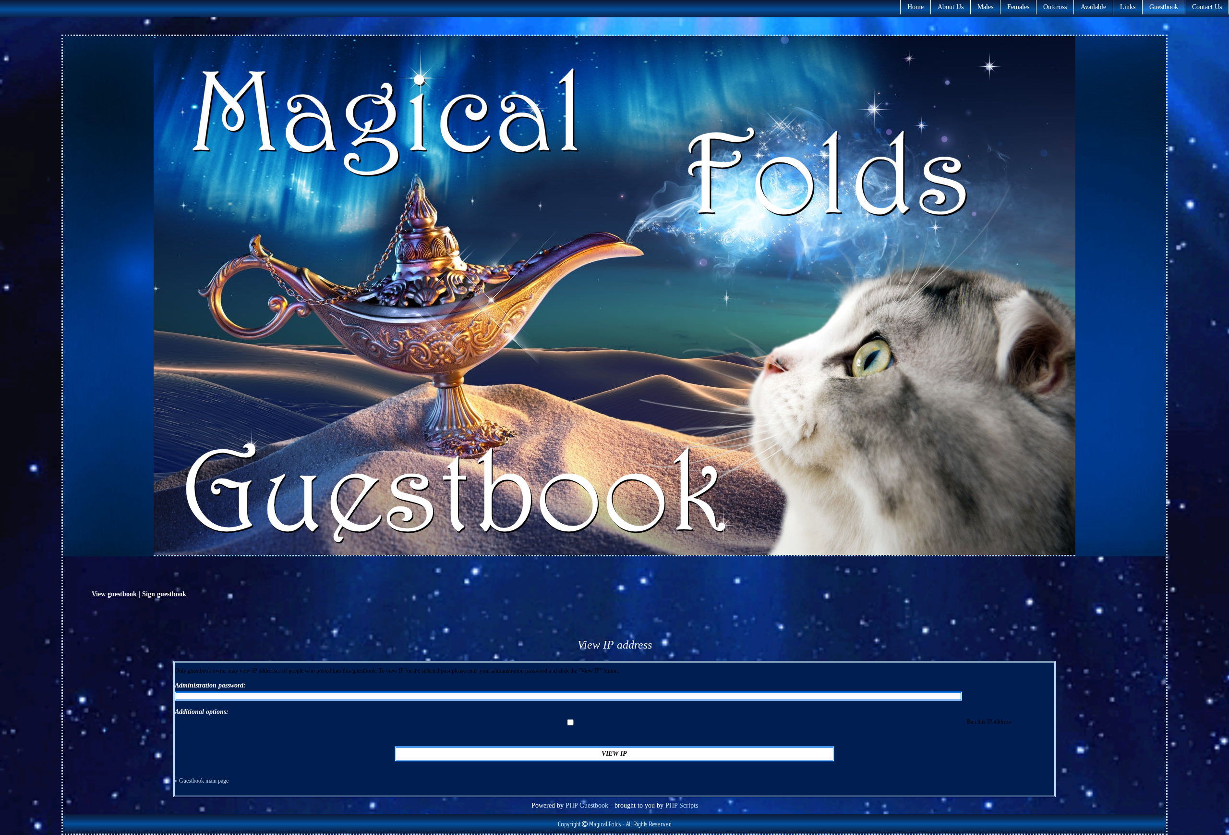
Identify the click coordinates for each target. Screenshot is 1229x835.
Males (985, 7)
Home (915, 7)
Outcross (1055, 7)
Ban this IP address (988, 721)
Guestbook (1163, 7)
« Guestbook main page (202, 780)
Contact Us (1207, 7)
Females (1018, 7)
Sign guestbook (164, 594)
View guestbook (114, 594)
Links (1127, 7)
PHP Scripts (681, 805)
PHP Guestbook (587, 805)
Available (1093, 7)
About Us (951, 7)
